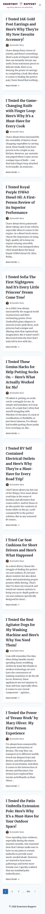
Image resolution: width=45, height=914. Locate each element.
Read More (12, 86)
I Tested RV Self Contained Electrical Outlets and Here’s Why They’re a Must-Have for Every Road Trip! (20, 463)
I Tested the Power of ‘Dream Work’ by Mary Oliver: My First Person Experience (22, 723)
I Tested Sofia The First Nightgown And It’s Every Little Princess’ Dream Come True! (22, 287)
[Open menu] (40, 5)
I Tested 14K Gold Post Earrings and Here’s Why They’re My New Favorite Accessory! (22, 29)
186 (28, 891)
